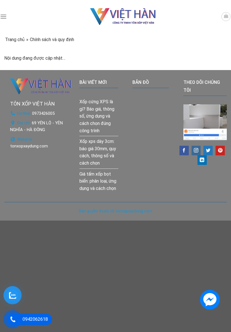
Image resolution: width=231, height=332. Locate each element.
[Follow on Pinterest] (220, 150)
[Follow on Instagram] (196, 150)
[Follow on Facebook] (184, 150)
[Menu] (3, 16)
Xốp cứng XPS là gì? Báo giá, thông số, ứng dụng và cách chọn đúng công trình (96, 116)
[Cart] (225, 16)
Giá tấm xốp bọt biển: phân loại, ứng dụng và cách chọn (97, 181)
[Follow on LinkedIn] (202, 160)
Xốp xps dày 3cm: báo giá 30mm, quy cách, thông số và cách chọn (97, 152)
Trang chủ (15, 39)
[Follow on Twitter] (208, 150)
